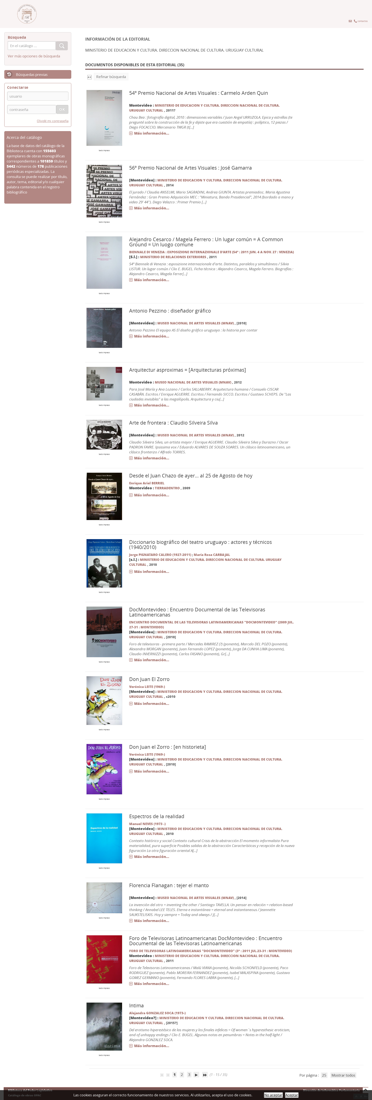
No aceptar (273, 1095)
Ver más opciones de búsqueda (34, 56)
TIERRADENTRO (167, 488)
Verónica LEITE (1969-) (147, 686)
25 (324, 1075)
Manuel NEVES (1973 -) (147, 824)
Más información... (151, 133)
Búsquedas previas (32, 74)
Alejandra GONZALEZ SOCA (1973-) (157, 1013)
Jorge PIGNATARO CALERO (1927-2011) (160, 554)
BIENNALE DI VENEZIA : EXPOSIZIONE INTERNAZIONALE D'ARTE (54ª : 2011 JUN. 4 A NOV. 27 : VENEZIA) (211, 252)
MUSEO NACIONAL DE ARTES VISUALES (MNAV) (196, 323)
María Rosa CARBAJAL (212, 554)
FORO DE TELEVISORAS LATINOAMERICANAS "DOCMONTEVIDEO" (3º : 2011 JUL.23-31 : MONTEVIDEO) (210, 951)
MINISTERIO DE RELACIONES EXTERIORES (173, 257)
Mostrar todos (343, 1075)
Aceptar (291, 1095)
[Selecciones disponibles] (89, 76)
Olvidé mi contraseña (52, 121)
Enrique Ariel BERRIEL (146, 483)
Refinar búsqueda (111, 76)
